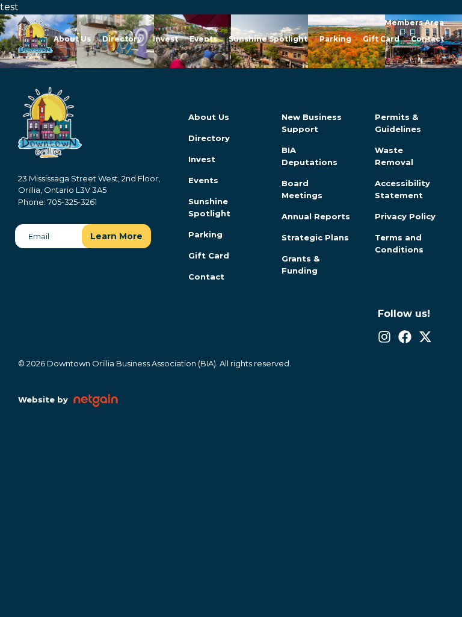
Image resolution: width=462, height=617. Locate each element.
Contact (427, 38)
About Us (72, 38)
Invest (165, 38)
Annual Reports (316, 216)
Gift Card (381, 38)
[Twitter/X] (425, 336)
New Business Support (312, 123)
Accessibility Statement (402, 189)
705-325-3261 (72, 202)
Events (203, 38)
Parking (335, 38)
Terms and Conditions (399, 243)
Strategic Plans (315, 237)
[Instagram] (384, 336)
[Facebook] (404, 336)
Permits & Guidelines (398, 123)
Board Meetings (302, 189)
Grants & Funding (300, 264)
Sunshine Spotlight (268, 38)
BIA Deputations (309, 156)
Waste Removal (394, 156)
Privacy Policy (405, 216)
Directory (121, 38)
